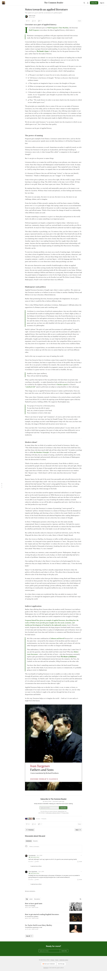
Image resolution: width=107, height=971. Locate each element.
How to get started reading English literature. (42, 914)
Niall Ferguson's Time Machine (57, 28)
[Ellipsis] (81, 855)
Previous (31, 830)
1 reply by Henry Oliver (36, 866)
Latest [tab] (31, 899)
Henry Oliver (32, 15)
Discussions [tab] (37, 899)
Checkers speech (62, 384)
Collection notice (63, 960)
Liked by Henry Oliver (34, 857)
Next (77, 830)
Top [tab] (27, 899)
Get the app (61, 964)
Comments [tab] (28, 841)
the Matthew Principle (41, 452)
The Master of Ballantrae (68, 657)
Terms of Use (61, 811)
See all (28, 936)
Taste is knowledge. (30, 905)
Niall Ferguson (34, 30)
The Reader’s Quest (42, 51)
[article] (53, 906)
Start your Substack (49, 964)
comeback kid (30, 387)
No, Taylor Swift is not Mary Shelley (38, 925)
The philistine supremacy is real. (33, 927)
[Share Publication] (87, 2)
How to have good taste (33, 903)
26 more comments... (30, 891)
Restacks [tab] (35, 841)
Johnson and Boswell (57, 638)
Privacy (52, 960)
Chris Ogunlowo (32, 871)
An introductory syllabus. (32, 916)
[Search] (84, 2)
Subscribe (94, 3)
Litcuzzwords (31, 855)
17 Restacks (43, 818)
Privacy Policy (65, 813)
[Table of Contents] (2, 485)
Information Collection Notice (53, 813)
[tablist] (32, 841)
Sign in (102, 3)
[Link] (23, 24)
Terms (56, 960)
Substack (45, 967)
